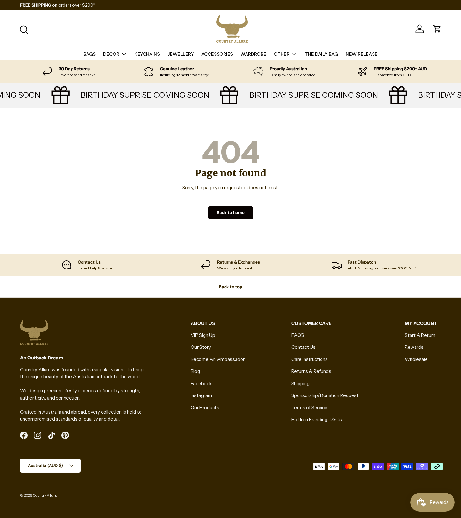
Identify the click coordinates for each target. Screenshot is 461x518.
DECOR (111, 54)
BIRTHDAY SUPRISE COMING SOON (141, 95)
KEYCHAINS (147, 54)
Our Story (201, 347)
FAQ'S (297, 335)
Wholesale (416, 359)
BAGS (89, 54)
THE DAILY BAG (321, 54)
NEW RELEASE (362, 54)
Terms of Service (309, 408)
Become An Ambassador (218, 359)
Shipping (300, 383)
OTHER (281, 54)
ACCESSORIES (217, 54)
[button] (437, 29)
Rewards (414, 347)
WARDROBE (253, 54)
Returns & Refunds (311, 371)
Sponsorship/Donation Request (324, 395)
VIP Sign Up (203, 335)
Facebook (201, 383)
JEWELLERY (180, 54)
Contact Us (303, 347)
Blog (195, 371)
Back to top (230, 286)
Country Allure (44, 495)
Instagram (201, 395)
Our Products (205, 408)
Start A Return (420, 335)
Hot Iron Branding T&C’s (316, 419)
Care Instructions (309, 359)
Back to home (231, 212)
